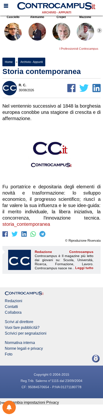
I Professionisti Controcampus (78, 48)
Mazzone (85, 17)
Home (9, 62)
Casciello (13, 17)
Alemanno (37, 17)
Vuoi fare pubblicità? (22, 328)
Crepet (61, 17)
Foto (8, 354)
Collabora (13, 312)
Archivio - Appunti (56, 12)
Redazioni (13, 301)
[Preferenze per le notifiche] (9, 407)
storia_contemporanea (26, 224)
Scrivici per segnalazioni (25, 333)
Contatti (11, 307)
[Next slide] (99, 30)
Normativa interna (20, 343)
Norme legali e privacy (24, 348)
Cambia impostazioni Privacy (34, 402)
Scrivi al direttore (19, 322)
